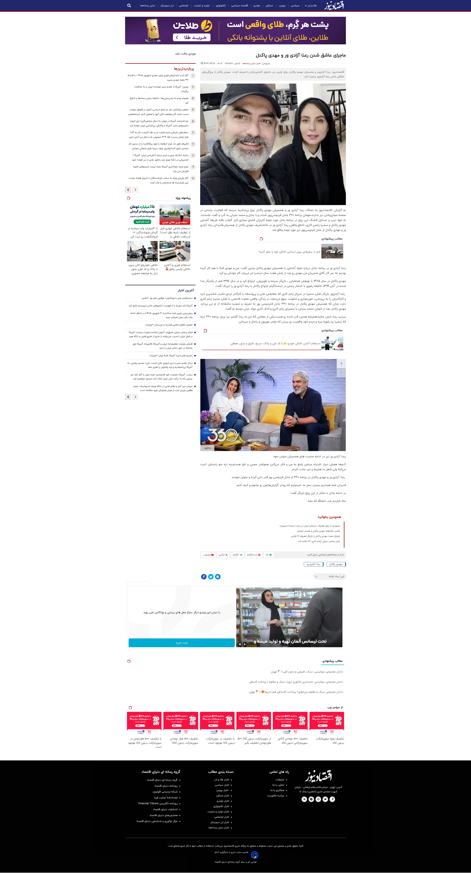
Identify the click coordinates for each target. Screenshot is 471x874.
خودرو (257, 5)
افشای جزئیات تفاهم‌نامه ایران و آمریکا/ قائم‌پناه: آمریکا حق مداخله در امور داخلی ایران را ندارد (162, 346)
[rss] (304, 799)
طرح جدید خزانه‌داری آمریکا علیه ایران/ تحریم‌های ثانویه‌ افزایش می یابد (160, 169)
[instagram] (318, 799)
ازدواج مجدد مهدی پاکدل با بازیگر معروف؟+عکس (315, 536)
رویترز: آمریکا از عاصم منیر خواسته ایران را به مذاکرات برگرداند (161, 89)
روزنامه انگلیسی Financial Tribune (158, 803)
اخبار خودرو (223, 801)
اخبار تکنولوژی (221, 806)
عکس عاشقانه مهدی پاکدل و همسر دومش (318, 531)
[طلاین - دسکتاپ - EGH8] (235, 30)
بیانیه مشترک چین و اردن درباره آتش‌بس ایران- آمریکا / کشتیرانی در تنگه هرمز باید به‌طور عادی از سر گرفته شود (160, 158)
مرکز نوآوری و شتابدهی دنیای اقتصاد (157, 821)
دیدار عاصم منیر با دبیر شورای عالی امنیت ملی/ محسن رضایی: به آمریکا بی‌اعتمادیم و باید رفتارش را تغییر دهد (159, 365)
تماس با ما (278, 785)
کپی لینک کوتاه (336, 576)
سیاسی (295, 5)
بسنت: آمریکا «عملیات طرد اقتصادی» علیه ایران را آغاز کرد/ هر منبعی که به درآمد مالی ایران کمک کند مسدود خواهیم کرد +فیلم (161, 377)
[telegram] (311, 799)
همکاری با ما (277, 790)
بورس (282, 5)
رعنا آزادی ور (313, 564)
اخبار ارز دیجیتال (219, 822)
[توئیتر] (211, 576)
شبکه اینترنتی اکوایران (165, 792)
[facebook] (332, 799)
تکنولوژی (221, 5)
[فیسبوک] (204, 576)
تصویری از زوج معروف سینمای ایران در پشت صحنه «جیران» (310, 526)
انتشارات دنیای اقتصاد (165, 809)
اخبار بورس (222, 790)
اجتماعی (183, 5)
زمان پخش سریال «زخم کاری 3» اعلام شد (319, 541)
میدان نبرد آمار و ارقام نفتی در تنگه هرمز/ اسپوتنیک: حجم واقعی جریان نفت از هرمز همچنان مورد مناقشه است (163, 388)
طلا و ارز (312, 5)
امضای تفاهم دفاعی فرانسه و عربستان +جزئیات (168, 325)
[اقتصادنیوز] (318, 776)
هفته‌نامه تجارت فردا (166, 797)
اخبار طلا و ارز (221, 779)
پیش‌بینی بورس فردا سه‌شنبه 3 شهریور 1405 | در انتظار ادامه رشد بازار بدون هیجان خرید (161, 315)
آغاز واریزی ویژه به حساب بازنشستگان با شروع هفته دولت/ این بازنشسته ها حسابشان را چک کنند (158, 180)
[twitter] (325, 799)
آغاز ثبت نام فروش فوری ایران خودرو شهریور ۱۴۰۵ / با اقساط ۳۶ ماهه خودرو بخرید (158, 78)
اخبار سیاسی (222, 785)
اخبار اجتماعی (221, 817)
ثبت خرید (182, 643)
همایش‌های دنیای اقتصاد (164, 815)
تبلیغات (280, 779)
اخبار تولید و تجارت (218, 811)
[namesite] (334, 5)
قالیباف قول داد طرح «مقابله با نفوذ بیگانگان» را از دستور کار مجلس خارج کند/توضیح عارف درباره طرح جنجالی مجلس (158, 146)
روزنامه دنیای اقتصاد (166, 786)
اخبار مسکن (222, 795)
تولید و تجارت (202, 5)
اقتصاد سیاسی (239, 5)
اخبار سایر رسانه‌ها (252, 63)
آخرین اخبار (186, 290)
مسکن (270, 5)
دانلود (207, 448)
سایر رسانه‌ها (147, 5)
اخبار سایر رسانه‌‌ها (219, 827)
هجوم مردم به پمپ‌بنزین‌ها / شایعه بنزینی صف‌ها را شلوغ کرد (159, 101)
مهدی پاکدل (336, 564)
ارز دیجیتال (167, 5)
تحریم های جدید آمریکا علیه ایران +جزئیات (170, 355)
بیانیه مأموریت (275, 795)
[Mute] (245, 644)
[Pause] (240, 644)
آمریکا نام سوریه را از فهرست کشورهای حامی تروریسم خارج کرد (160, 306)
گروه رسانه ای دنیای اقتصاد (162, 780)
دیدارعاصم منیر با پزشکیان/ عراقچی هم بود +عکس (167, 298)
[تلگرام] (218, 576)
